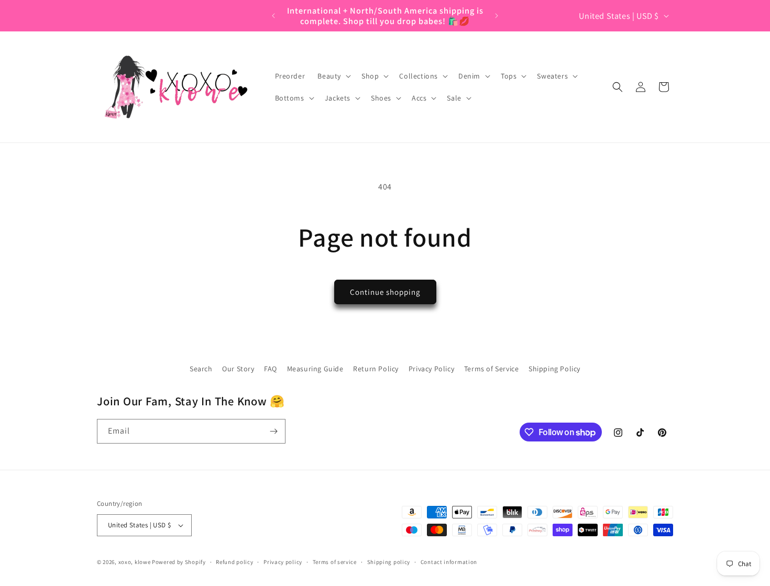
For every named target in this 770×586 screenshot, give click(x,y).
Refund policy (234, 562)
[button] (333, 76)
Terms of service (335, 562)
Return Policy (376, 368)
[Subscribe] (273, 431)
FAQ (270, 368)
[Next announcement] (496, 16)
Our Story (238, 368)
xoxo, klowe (134, 562)
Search (201, 368)
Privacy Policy (431, 368)
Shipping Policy (554, 368)
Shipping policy (389, 562)
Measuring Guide (315, 368)
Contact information (449, 562)
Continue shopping (385, 292)
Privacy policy (282, 562)
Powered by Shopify (179, 562)
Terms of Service (491, 368)
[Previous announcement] (273, 16)
